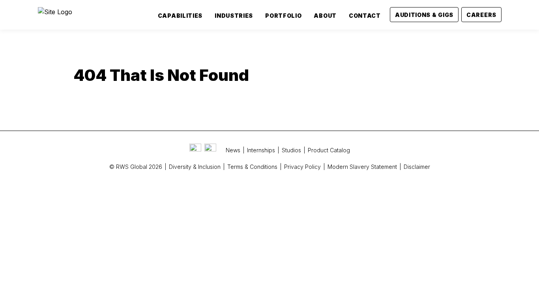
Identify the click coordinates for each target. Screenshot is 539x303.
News (233, 150)
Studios (291, 150)
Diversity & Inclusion (195, 166)
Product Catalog (329, 150)
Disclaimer (417, 166)
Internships (261, 150)
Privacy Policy (302, 166)
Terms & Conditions (252, 166)
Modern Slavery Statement (362, 166)
